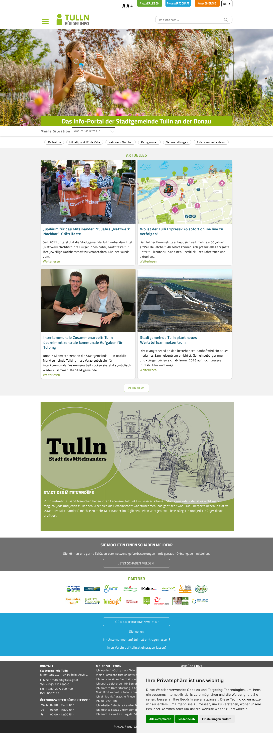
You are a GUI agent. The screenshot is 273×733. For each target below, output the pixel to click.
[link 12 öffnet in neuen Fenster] (149, 589)
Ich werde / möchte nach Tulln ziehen (120, 670)
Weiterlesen (51, 261)
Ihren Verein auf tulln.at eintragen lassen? (136, 647)
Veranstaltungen (177, 142)
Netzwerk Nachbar (121, 142)
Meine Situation (108, 666)
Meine (55, 131)
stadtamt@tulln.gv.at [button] (64, 680)
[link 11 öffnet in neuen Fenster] (130, 589)
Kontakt (47, 666)
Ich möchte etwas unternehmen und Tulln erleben (128, 710)
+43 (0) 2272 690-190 (59, 689)
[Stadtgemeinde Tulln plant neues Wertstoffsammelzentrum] (184, 331)
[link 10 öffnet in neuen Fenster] (111, 589)
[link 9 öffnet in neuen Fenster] (92, 589)
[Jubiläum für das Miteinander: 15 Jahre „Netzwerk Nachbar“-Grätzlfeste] (88, 222)
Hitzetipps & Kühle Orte (84, 142)
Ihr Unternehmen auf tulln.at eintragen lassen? (136, 639)
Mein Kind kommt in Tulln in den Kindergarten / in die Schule (135, 692)
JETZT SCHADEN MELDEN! (136, 563)
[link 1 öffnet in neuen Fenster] (149, 3)
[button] (49, 21)
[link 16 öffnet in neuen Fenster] (92, 601)
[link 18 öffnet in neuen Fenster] (146, 601)
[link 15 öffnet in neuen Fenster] (73, 601)
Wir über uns (191, 666)
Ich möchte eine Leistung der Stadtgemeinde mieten (130, 714)
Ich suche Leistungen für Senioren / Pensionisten (128, 684)
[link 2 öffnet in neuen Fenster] (178, 3)
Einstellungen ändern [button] (216, 719)
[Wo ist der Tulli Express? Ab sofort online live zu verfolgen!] (184, 222)
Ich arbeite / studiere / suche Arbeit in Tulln (124, 705)
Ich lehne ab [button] (186, 719)
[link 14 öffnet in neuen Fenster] (185, 589)
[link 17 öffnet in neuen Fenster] (132, 601)
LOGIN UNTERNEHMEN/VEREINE (136, 621)
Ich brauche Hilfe (107, 701)
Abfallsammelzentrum (211, 142)
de (227, 3)
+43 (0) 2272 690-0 (57, 684)
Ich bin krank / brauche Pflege (115, 696)
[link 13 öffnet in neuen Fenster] (168, 589)
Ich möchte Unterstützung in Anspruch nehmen (127, 688)
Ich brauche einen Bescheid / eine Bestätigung (126, 679)
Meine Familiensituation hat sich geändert (123, 675)
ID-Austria (54, 142)
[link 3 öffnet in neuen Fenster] (207, 3)
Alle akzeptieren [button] (160, 719)
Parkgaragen (149, 142)
